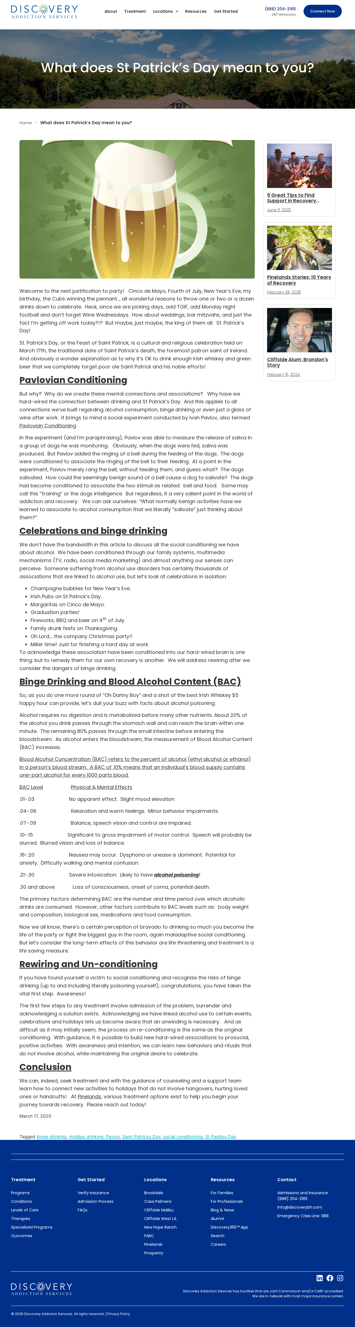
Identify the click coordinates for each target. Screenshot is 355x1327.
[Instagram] (340, 1278)
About (111, 11)
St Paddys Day (220, 1136)
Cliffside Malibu (159, 1210)
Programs (20, 1193)
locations (155, 1179)
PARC (149, 1236)
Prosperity (153, 1253)
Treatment (135, 11)
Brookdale (153, 1193)
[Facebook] (330, 1278)
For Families (222, 1193)
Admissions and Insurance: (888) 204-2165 (303, 1195)
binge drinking (52, 1136)
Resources (196, 11)
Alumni (217, 1218)
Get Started (226, 11)
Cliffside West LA (160, 1218)
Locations (163, 11)
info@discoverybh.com (299, 1207)
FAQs (82, 1210)
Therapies (20, 1218)
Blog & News (222, 1210)
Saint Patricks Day (141, 1136)
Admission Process (95, 1201)
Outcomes (21, 1236)
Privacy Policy (118, 1314)
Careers (218, 1244)
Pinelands (153, 1244)
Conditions (21, 1201)
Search (217, 1236)
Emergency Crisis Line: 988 (303, 1216)
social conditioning (183, 1136)
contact (286, 1179)
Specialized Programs (31, 1227)
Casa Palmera (157, 1201)
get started (91, 1179)
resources (223, 1179)
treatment (23, 1179)
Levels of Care (25, 1210)
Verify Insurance (93, 1193)
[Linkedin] (319, 1278)
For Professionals (227, 1201)
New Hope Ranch (160, 1227)
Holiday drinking (86, 1136)
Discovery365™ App (229, 1227)
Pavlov (113, 1136)
